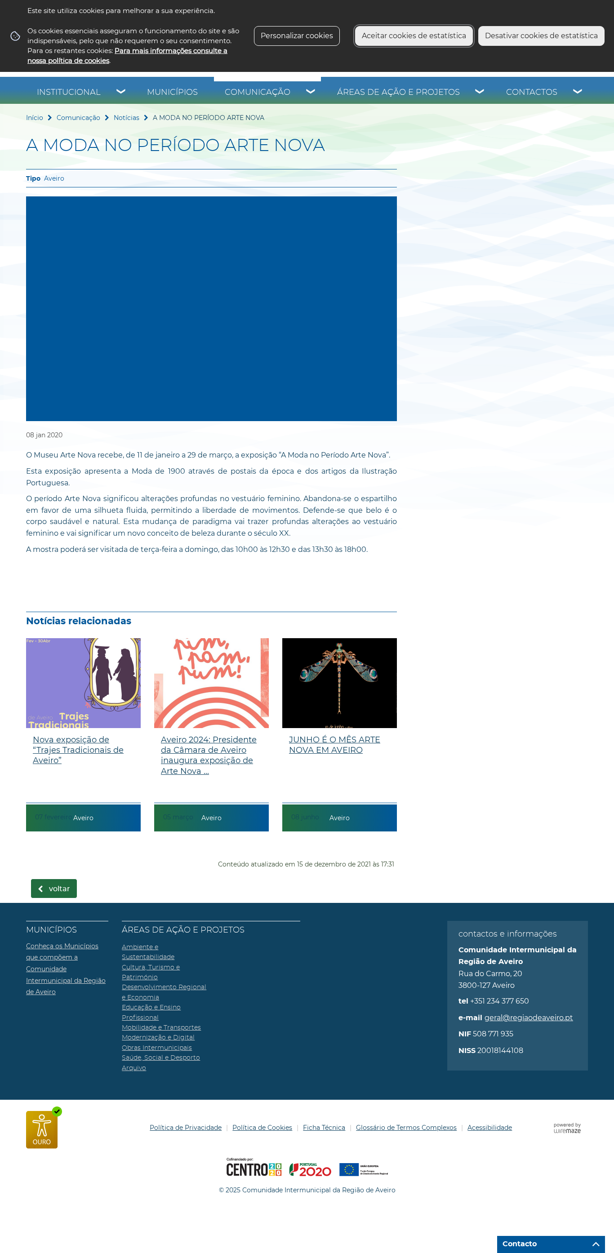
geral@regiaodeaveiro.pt (529, 1017)
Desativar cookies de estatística (541, 35)
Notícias (126, 118)
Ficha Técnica (324, 1128)
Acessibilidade (489, 1128)
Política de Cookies (262, 1128)
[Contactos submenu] (578, 92)
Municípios (172, 93)
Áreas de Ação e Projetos (398, 93)
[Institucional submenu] (121, 92)
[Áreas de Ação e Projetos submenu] (480, 92)
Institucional (69, 93)
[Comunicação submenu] (311, 92)
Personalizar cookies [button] (297, 35)
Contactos (531, 93)
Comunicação (257, 93)
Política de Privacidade (186, 1128)
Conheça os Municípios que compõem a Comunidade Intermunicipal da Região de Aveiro (66, 969)
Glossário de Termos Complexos (406, 1128)
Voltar (59, 889)
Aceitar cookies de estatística (414, 35)
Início (34, 118)
